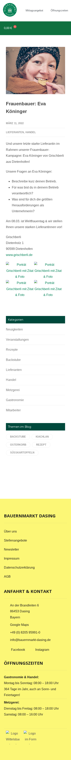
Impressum (11, 558)
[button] (63, 28)
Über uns (10, 531)
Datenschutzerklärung (19, 567)
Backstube (13, 359)
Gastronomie (15, 400)
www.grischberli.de (19, 255)
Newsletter (11, 549)
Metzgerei (13, 390)
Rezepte (12, 349)
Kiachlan (42, 436)
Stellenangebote (15, 540)
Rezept (41, 444)
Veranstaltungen (17, 339)
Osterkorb (18, 444)
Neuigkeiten (14, 329)
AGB (7, 576)
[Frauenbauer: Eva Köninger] (35, 70)
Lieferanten (15, 132)
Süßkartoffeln (22, 452)
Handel (30, 132)
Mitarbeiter (13, 410)
